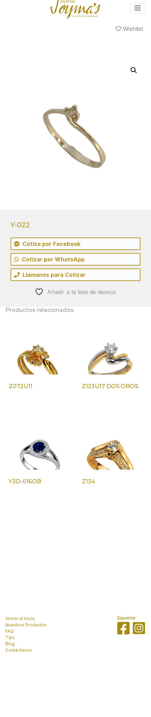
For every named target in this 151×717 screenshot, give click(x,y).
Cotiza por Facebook (51, 243)
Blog (10, 643)
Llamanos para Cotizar (54, 274)
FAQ (9, 631)
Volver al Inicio (20, 618)
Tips (10, 637)
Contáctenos (18, 650)
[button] (133, 70)
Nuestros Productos (26, 624)
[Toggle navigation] (137, 8)
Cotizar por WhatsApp (53, 259)
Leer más (25, 404)
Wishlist (132, 28)
